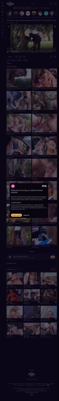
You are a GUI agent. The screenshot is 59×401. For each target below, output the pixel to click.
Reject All (26, 215)
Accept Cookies (16, 215)
